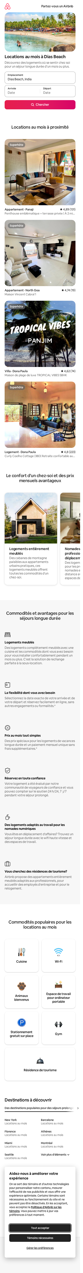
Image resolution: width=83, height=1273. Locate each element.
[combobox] (40, 79)
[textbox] (22, 92)
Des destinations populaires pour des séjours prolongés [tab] (40, 1108)
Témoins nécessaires (40, 1238)
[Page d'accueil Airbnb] (7, 6)
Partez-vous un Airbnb (57, 6)
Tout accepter (40, 1228)
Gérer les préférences (40, 1248)
